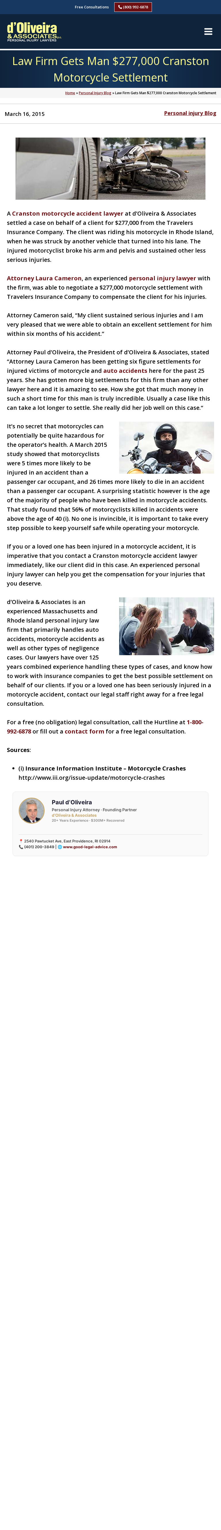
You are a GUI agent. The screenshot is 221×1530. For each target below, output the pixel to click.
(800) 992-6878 (135, 7)
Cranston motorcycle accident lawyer (67, 213)
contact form (84, 731)
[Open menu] (208, 31)
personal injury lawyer (162, 278)
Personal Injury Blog (95, 92)
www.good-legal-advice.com (90, 846)
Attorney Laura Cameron (44, 278)
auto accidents (125, 371)
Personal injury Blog (190, 112)
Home (70, 92)
